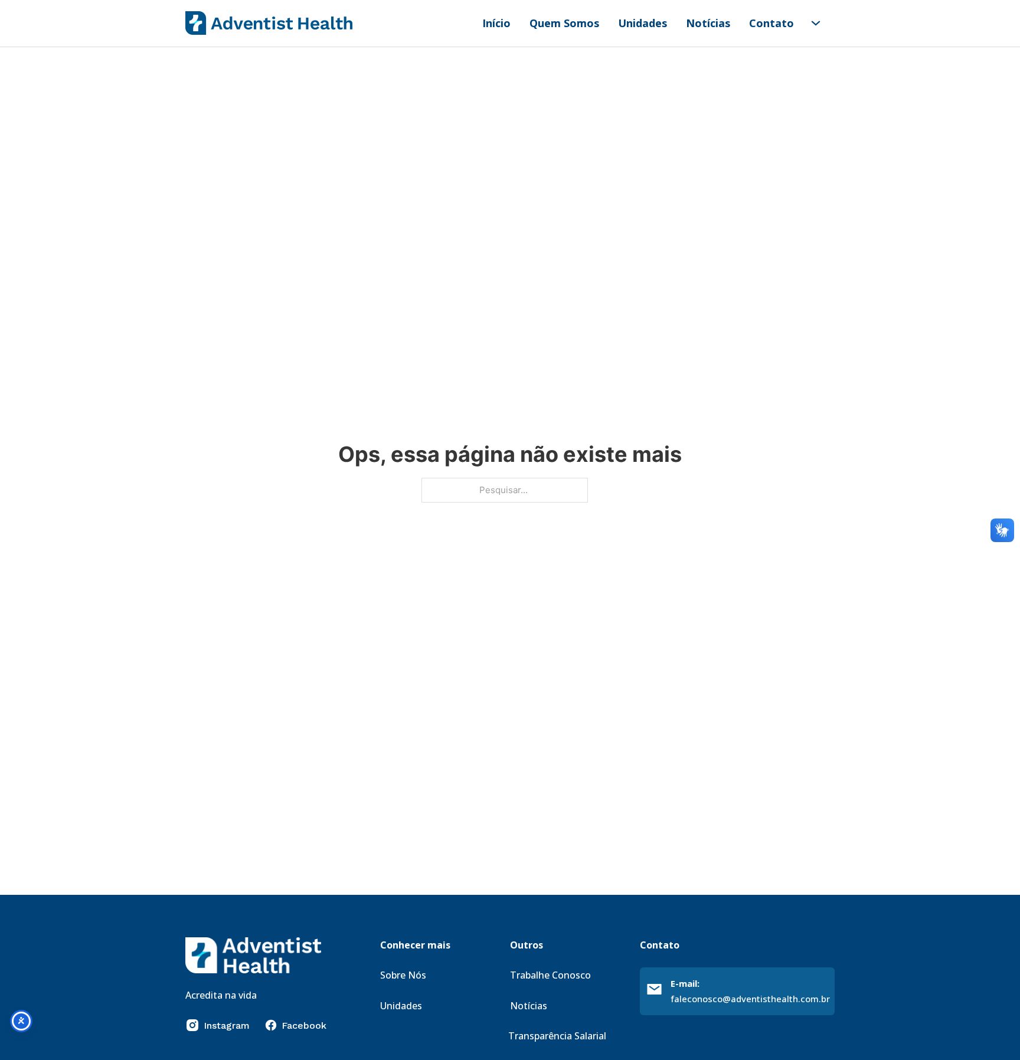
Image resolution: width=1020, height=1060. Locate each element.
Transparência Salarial (557, 1035)
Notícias (708, 23)
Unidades (642, 23)
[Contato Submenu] (815, 23)
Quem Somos (564, 23)
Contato (771, 23)
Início (496, 23)
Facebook (304, 1025)
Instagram (227, 1025)
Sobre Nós (403, 975)
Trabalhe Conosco (550, 975)
